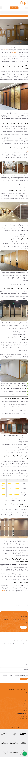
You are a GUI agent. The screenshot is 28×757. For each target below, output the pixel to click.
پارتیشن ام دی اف (24, 151)
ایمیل (26, 664)
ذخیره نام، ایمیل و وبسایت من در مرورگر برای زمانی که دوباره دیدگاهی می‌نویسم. (15, 676)
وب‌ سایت (26, 669)
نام (27, 659)
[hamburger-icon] (26, 8)
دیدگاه (26, 645)
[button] (1, 7)
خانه (26, 12)
